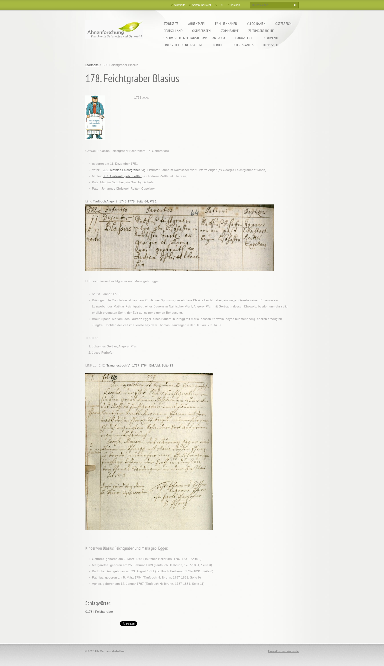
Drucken (235, 5)
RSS (220, 5)
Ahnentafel (196, 23)
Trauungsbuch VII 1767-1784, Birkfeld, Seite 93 (139, 365)
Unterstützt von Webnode (283, 651)
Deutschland (173, 30)
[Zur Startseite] (114, 32)
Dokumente (271, 38)
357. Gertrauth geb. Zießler (122, 176)
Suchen (294, 5)
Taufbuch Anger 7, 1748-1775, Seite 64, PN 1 (125, 201)
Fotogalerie (244, 38)
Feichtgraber (104, 611)
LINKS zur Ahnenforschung (183, 45)
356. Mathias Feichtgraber (121, 170)
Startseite (171, 23)
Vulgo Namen (256, 23)
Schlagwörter (97, 603)
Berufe (218, 45)
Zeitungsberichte (261, 30)
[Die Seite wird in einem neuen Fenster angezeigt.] (95, 117)
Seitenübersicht (201, 5)
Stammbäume (229, 30)
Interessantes (243, 45)
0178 (88, 611)
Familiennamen (226, 23)
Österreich (283, 23)
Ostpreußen (201, 30)
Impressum (270, 45)
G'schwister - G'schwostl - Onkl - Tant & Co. (195, 38)
